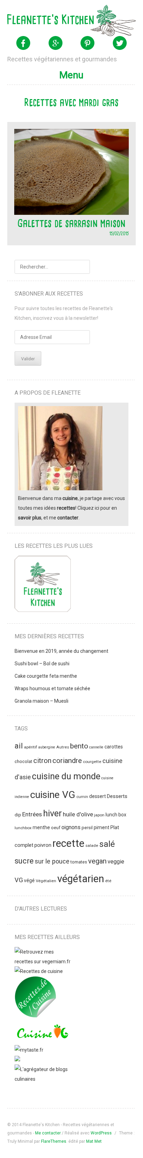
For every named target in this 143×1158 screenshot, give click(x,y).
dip (18, 814)
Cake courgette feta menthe (46, 676)
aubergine (46, 747)
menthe (41, 827)
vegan (97, 861)
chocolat (23, 761)
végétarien (80, 879)
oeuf (55, 827)
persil (87, 827)
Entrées (32, 814)
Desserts (117, 796)
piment (101, 827)
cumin (82, 796)
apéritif (30, 747)
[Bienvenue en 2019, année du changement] (43, 585)
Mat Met (94, 1141)
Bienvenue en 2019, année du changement (61, 651)
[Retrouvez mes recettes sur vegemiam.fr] (43, 961)
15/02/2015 (119, 233)
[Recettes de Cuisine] (39, 971)
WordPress (101, 1133)
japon (99, 815)
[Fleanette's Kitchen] (71, 20)
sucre (24, 861)
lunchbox (23, 827)
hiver (52, 813)
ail (19, 746)
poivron (42, 845)
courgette (92, 761)
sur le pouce (52, 861)
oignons (71, 827)
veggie (116, 861)
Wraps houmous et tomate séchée (52, 688)
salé (107, 844)
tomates (78, 862)
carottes (113, 746)
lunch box (116, 814)
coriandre (67, 760)
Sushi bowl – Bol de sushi (42, 663)
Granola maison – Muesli (41, 701)
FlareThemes (53, 1141)
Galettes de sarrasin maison (71, 223)
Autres (62, 747)
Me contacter (48, 1133)
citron (42, 761)
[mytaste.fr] (29, 1050)
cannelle (96, 747)
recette (68, 843)
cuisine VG (52, 794)
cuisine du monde (66, 776)
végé (29, 880)
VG (19, 880)
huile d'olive (78, 814)
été (108, 880)
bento (79, 746)
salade (91, 845)
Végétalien (46, 880)
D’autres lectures (41, 908)
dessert (97, 796)
